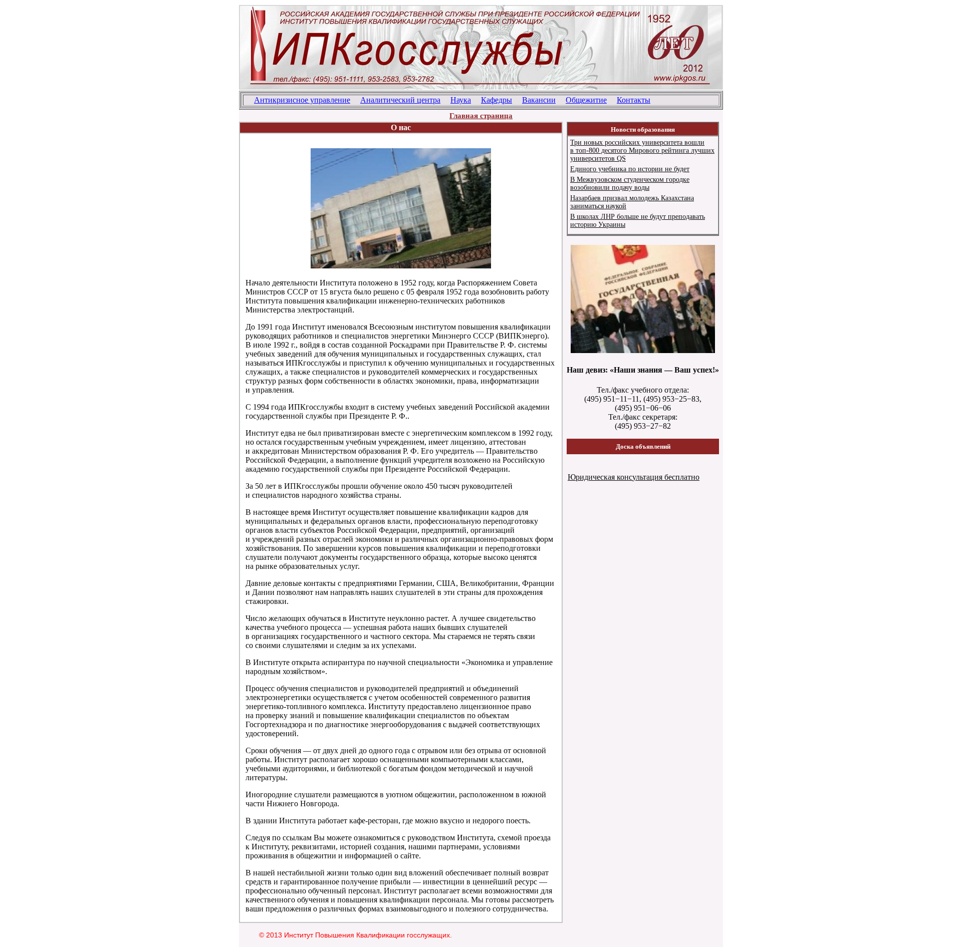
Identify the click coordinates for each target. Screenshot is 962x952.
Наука (460, 100)
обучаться (324, 618)
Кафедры (496, 100)
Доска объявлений (643, 446)
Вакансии (539, 100)
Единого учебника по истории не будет (629, 169)
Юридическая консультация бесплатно (633, 477)
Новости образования (643, 129)
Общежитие (586, 100)
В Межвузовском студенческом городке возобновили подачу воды (629, 183)
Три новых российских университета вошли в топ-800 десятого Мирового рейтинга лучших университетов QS (642, 150)
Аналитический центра (400, 100)
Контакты (633, 100)
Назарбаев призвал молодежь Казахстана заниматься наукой (632, 202)
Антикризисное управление (302, 100)
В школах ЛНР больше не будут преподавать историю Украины (637, 220)
